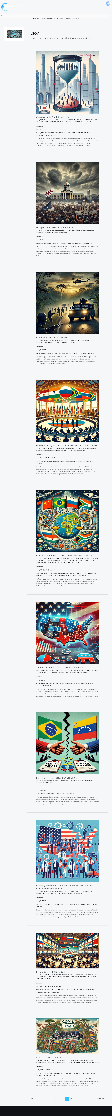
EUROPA (52, 18)
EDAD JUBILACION (65, 133)
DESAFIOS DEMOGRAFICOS (85, 120)
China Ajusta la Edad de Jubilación (53, 117)
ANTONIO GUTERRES (43, 990)
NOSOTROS (75, 18)
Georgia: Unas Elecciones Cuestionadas (55, 227)
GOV (62, 18)
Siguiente (101, 1099)
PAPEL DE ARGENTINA (71, 1062)
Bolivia (85, 340)
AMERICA (44, 18)
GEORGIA (92, 230)
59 (78, 1099)
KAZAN (66, 450)
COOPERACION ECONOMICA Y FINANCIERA (54, 573)
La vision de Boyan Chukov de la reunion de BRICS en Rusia (66, 445)
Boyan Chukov (86, 448)
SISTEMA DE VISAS (78, 893)
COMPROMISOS (90, 781)
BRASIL (77, 781)
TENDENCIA (61, 672)
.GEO (37, 1060)
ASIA (48, 18)
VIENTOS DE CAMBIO (80, 450)
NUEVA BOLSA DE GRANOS (45, 576)
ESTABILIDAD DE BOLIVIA (51, 342)
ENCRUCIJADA (83, 230)
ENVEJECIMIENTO (50, 122)
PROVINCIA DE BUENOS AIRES (89, 1062)
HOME (35, 18)
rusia (51, 782)
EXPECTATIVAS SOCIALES (83, 122)
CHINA (74, 120)
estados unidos (47, 672)
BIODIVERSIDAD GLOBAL (87, 1060)
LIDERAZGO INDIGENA (56, 1062)
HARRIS (54, 672)
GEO (70, 18)
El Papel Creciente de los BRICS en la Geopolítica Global (64, 555)
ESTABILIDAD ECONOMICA (65, 122)
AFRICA (39, 18)
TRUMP (68, 672)
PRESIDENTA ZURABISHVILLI (45, 232)
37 (63, 1099)
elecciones (75, 230)
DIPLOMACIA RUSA (42, 450)
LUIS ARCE (73, 342)
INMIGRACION (51, 893)
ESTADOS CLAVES (58, 683)
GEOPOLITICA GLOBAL (75, 560)
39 (71, 1099)
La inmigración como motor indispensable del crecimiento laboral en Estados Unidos (65, 887)
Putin (70, 450)
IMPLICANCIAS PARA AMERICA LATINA (75, 977)
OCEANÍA (58, 18)
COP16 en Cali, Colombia (48, 1057)
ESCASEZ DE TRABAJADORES (84, 891)
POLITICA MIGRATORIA (64, 893)
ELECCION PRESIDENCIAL (83, 670)
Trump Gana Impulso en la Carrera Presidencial (59, 667)
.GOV (37, 120)
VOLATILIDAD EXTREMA (79, 672)
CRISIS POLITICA (54, 353)
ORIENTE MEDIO (60, 562)
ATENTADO (79, 340)
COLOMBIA (39, 1062)
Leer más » (39, 126)
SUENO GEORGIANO (61, 232)
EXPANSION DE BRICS (56, 450)
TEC (65, 18)
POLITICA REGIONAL (42, 782)
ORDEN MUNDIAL (48, 562)
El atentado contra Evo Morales (51, 337)
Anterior (33, 1099)
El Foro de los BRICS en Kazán (51, 971)
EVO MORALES (64, 342)
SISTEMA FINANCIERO (43, 979)
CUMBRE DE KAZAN (60, 560)
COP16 (46, 1062)
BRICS (94, 448)
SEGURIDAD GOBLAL (72, 562)
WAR (67, 18)
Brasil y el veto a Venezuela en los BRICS (56, 777)
